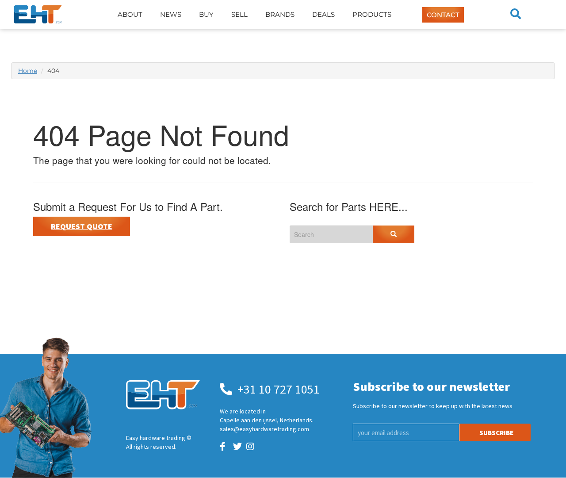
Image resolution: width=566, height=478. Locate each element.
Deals (323, 14)
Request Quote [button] (81, 226)
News (170, 14)
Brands (279, 14)
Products (371, 14)
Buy (206, 14)
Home (27, 71)
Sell (239, 14)
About (130, 14)
